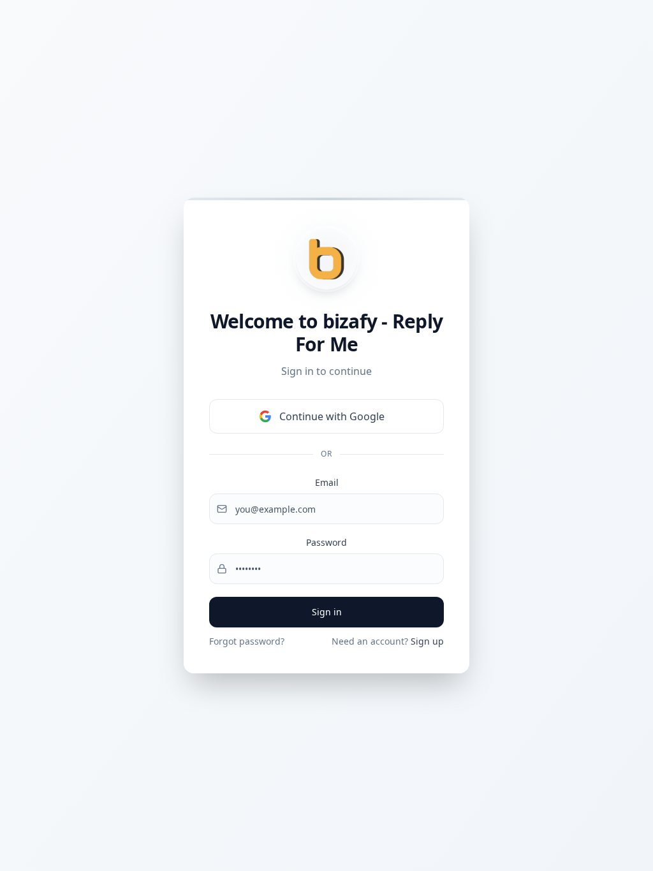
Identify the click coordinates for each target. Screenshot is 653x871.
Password (326, 542)
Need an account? (388, 641)
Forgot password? (246, 641)
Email (327, 482)
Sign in (327, 612)
